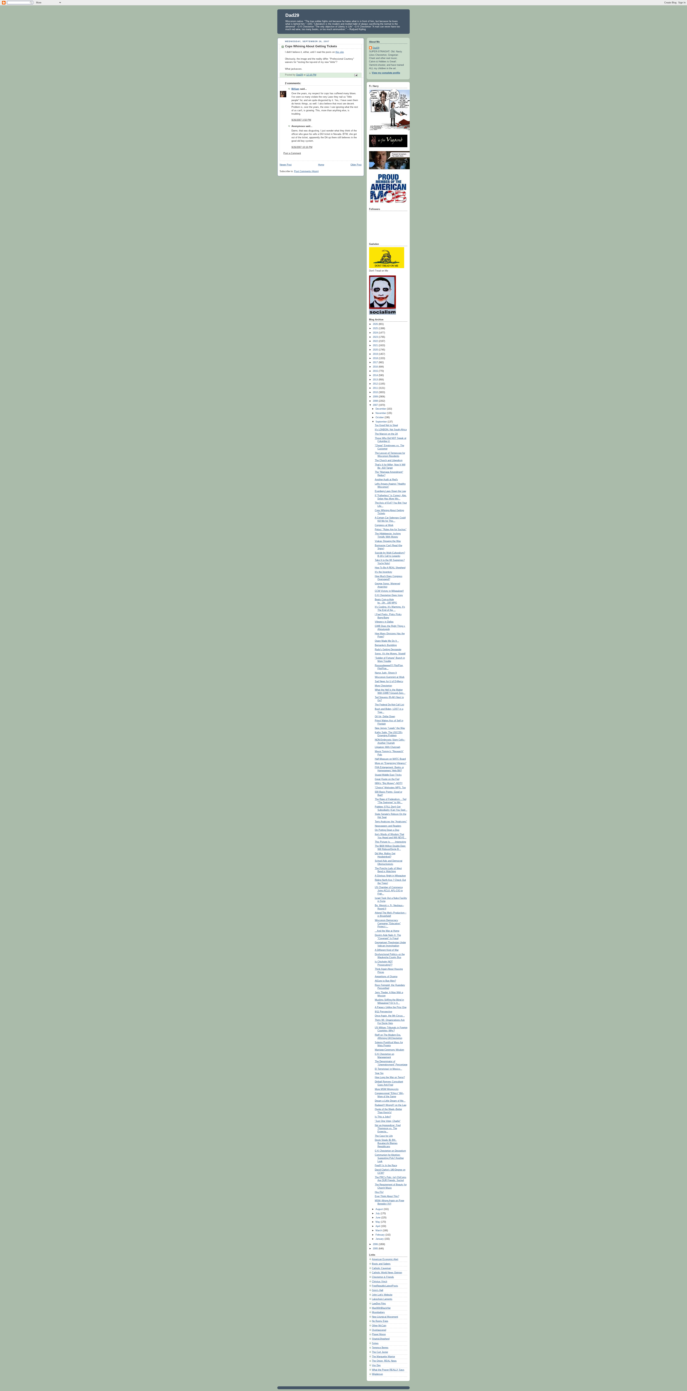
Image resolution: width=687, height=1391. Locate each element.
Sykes (375, 1343)
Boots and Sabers (381, 1264)
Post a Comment (292, 153)
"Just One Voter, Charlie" (388, 1121)
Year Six (379, 1073)
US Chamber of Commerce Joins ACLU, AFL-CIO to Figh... (389, 890)
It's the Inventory (383, 572)
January (380, 1239)
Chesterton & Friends (383, 1277)
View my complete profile (386, 73)
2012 (376, 384)
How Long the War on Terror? (390, 1077)
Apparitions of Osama (386, 976)
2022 (376, 341)
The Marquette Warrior (383, 1356)
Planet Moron (379, 1334)
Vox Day (376, 1365)
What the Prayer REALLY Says (388, 1370)
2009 (376, 396)
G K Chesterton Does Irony (389, 595)
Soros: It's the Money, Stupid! (390, 653)
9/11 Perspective (383, 1011)
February (380, 1235)
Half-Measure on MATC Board (390, 759)
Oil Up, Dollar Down (385, 716)
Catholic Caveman (381, 1268)
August (380, 1209)
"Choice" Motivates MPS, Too (390, 787)
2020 (376, 350)
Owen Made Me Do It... (387, 641)
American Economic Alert (385, 1259)
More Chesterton (383, 685)
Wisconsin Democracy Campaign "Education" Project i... (388, 923)
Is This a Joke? (383, 1117)
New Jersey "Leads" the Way (390, 728)
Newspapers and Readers (388, 826)
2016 (376, 367)
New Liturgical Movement (385, 1317)
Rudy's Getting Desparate (388, 649)
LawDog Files (379, 1303)
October (380, 417)
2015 (376, 371)
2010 (376, 392)
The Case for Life (384, 1136)
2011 (376, 388)
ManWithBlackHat (381, 1308)
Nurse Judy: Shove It (386, 673)
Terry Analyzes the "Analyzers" (391, 821)
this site (339, 52)
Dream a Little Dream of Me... (390, 1101)
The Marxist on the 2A (386, 434)
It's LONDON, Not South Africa (391, 429)
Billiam (295, 89)
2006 (376, 1244)
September (382, 422)
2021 (376, 345)
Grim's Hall (377, 1290)
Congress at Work (384, 525)
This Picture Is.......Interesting (390, 842)
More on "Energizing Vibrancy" (390, 763)
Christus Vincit (379, 1281)
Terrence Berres (380, 1347)
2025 (376, 328)
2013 (376, 379)
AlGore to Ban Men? (385, 981)
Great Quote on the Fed (387, 779)
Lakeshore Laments (382, 1299)
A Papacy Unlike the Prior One (390, 1007)
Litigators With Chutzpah (387, 747)
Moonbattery (378, 1312)
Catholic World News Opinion (387, 1272)
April (378, 1226)
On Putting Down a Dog (387, 830)
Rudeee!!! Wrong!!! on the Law (390, 1105)
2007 (376, 405)
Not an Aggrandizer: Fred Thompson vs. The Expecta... (388, 1128)
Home (321, 165)
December (381, 409)
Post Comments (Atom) (306, 171)
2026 (376, 324)
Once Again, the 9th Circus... (390, 1016)
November (381, 413)
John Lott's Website (382, 1295)
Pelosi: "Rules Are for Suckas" (390, 529)
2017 (376, 362)
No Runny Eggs (380, 1321)
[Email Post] (355, 75)
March (379, 1230)
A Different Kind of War (387, 950)
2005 (376, 1248)
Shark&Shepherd (380, 1339)
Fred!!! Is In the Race (386, 1165)
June (378, 1217)
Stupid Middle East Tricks (388, 775)
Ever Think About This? (387, 1196)
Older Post (356, 165)
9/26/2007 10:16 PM (301, 147)
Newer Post (286, 165)
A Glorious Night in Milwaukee (390, 876)
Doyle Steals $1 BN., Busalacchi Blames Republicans (386, 1143)
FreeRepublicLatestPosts (385, 1286)
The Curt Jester (380, 1352)
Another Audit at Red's (386, 479)
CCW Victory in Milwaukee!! (389, 591)
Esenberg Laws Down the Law (390, 491)
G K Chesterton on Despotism (390, 1151)
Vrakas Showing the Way (388, 541)
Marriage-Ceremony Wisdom (389, 1050)
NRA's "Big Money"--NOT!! (389, 783)
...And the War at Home (387, 931)
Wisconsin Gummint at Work (390, 677)
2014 (376, 375)
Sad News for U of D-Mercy (389, 681)
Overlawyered (379, 1330)
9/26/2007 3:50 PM (301, 120)
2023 (376, 337)
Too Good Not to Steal (386, 425)
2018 (376, 358)
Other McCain (379, 1325)
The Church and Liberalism (389, 460)
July (378, 1213)
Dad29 (292, 15)
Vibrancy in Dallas (384, 622)
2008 (376, 401)
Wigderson (377, 1374)
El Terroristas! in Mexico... (388, 1069)
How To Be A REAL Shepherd (390, 567)
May (378, 1222)
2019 (376, 354)
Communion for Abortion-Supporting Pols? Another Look (389, 1158)
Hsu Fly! (379, 1192)
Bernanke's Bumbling (386, 645)
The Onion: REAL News (384, 1361)
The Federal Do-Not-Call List (389, 704)
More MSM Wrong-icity (387, 1089)
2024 (376, 332)
